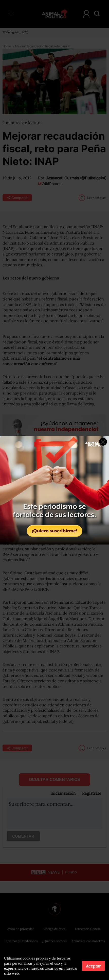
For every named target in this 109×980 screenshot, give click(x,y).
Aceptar (93, 965)
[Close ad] (103, 442)
